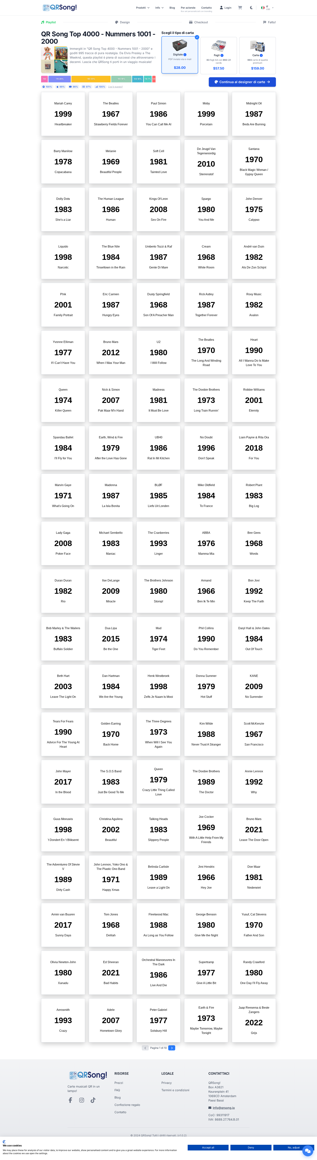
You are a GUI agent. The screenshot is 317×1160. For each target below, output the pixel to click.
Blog (172, 7)
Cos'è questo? (115, 86)
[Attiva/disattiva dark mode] (251, 7)
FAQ (117, 1090)
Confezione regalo (127, 1105)
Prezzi (118, 1083)
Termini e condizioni (175, 1090)
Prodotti (141, 7)
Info (157, 7)
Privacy (166, 1083)
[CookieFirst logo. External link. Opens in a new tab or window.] (4, 1141)
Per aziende (188, 7)
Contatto (206, 7)
